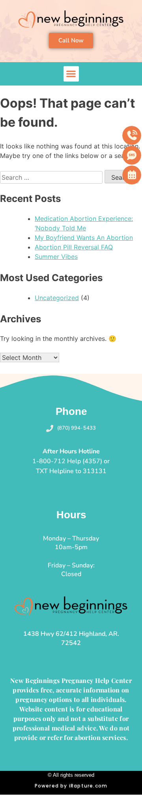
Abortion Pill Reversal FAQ (74, 247)
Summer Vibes (56, 257)
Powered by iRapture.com (71, 785)
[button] (71, 74)
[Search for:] (52, 177)
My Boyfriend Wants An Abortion (84, 238)
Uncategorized (57, 298)
